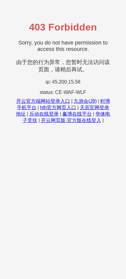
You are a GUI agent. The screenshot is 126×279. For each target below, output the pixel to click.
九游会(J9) (85, 101)
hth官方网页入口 (58, 107)
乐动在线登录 (44, 113)
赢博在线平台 (77, 113)
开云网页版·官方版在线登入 (71, 120)
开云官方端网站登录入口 (43, 101)
